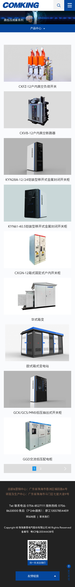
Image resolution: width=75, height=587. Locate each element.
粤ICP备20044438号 (42, 531)
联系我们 (44, 516)
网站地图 (31, 516)
